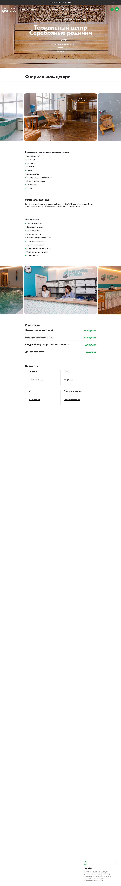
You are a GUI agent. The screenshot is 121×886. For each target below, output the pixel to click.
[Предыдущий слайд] (86, 98)
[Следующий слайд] (92, 98)
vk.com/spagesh (34, 400)
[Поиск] (112, 9)
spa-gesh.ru (68, 380)
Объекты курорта (46, 19)
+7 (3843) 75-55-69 (35, 380)
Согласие (91, 874)
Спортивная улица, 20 (72, 400)
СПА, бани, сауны (57, 19)
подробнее (67, 2)
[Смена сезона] (86, 9)
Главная (37, 19)
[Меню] (117, 9)
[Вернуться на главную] (9, 10)
